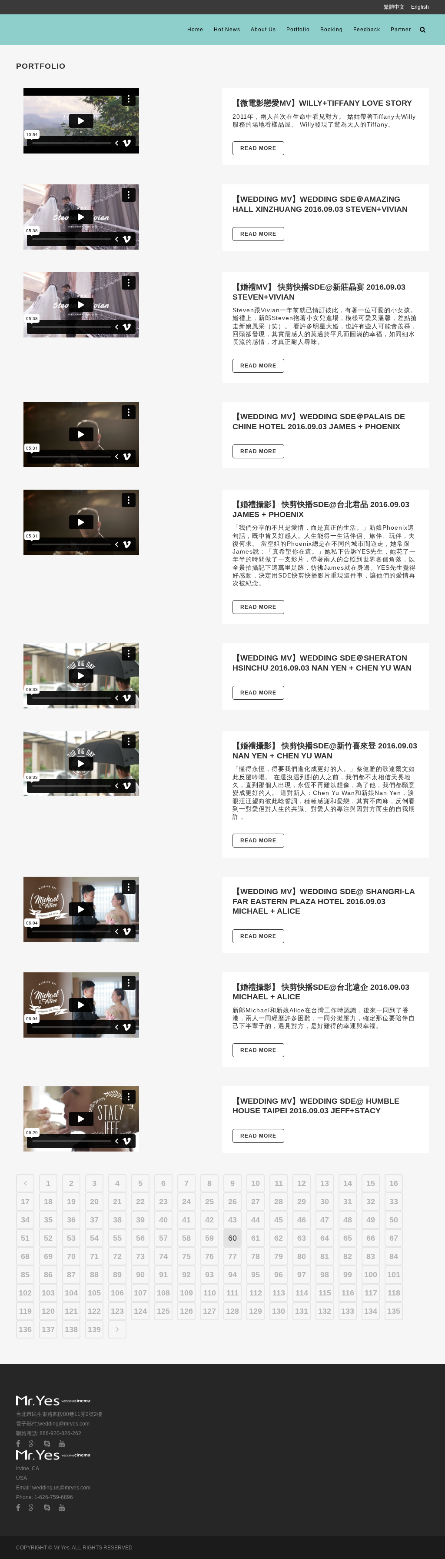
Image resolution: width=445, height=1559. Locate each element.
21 (117, 1201)
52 (48, 1238)
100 (370, 1274)
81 (324, 1256)
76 (209, 1256)
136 (25, 1329)
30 (324, 1201)
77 (232, 1256)
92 (186, 1274)
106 (117, 1293)
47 (324, 1219)
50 (393, 1219)
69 (48, 1256)
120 (48, 1311)
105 (94, 1293)
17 (25, 1201)
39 (140, 1219)
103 (48, 1293)
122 (94, 1311)
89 (117, 1274)
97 (301, 1274)
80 (301, 1256)
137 (48, 1329)
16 (393, 1183)
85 (25, 1274)
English (420, 7)
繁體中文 (395, 7)
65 (347, 1238)
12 (301, 1183)
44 (255, 1219)
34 (25, 1219)
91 (163, 1274)
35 (48, 1219)
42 (209, 1219)
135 (393, 1311)
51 (25, 1238)
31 (347, 1201)
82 (347, 1256)
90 (140, 1274)
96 (278, 1274)
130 (278, 1311)
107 (140, 1293)
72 (117, 1256)
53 (71, 1238)
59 (209, 1238)
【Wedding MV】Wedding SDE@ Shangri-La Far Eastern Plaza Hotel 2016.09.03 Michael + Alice (323, 901)
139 (94, 1329)
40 (163, 1219)
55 (117, 1238)
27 (255, 1201)
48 (347, 1219)
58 (186, 1238)
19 (71, 1201)
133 (347, 1311)
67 (393, 1238)
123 (117, 1311)
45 (278, 1219)
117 (371, 1293)
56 (140, 1238)
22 (140, 1201)
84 (393, 1256)
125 (163, 1311)
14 (347, 1183)
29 (301, 1201)
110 (209, 1293)
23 (163, 1201)
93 (209, 1274)
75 (186, 1256)
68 (25, 1256)
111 (232, 1293)
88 (94, 1274)
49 (370, 1219)
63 (301, 1238)
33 (393, 1201)
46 (301, 1219)
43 (232, 1219)
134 (370, 1311)
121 (71, 1311)
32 (370, 1201)
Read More (258, 148)
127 (209, 1311)
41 (186, 1219)
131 (301, 1311)
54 (94, 1238)
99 (347, 1274)
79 (278, 1256)
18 (48, 1201)
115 (325, 1293)
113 (278, 1293)
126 (186, 1311)
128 (232, 1311)
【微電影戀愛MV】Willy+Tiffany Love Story (322, 103)
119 (25, 1311)
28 (278, 1201)
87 (71, 1274)
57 (163, 1238)
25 (209, 1201)
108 (163, 1293)
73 (140, 1256)
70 (71, 1256)
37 (94, 1219)
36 (71, 1219)
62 (278, 1238)
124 (140, 1311)
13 (324, 1183)
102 (25, 1293)
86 (48, 1274)
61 (255, 1238)
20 (94, 1201)
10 (255, 1183)
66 (370, 1238)
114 (302, 1293)
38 (117, 1219)
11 (279, 1183)
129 (255, 1311)
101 (393, 1274)
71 (94, 1256)
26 (232, 1201)
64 (324, 1238)
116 (348, 1293)
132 (324, 1311)
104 (71, 1293)
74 (163, 1256)
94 (232, 1274)
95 (255, 1274)
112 (255, 1293)
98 (324, 1274)
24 (186, 1201)
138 (71, 1329)
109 (186, 1293)
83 (370, 1256)
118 (394, 1293)
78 (255, 1256)
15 (370, 1183)
